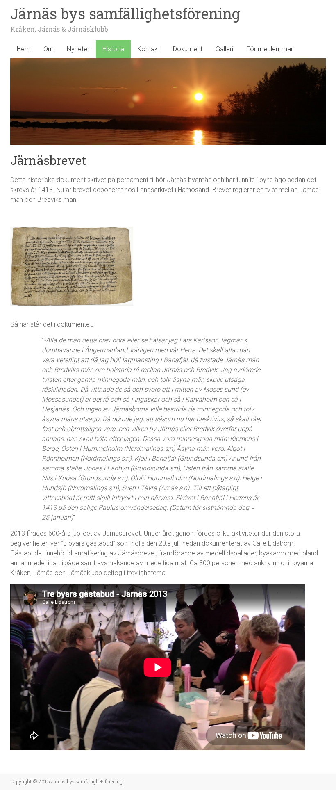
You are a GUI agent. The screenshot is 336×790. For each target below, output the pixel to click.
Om (48, 49)
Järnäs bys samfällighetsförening (125, 13)
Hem (23, 49)
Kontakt (148, 49)
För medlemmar (269, 49)
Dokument (187, 49)
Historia (113, 49)
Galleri (224, 49)
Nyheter (78, 49)
